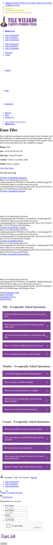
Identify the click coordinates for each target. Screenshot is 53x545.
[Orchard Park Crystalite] (13, 227)
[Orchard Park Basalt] (11, 241)
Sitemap (34, 477)
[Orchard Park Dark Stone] (13, 178)
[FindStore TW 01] (8, 297)
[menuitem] (29, 4)
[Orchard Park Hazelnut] (26, 202)
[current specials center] (9, 292)
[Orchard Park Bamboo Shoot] (26, 265)
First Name (10, 505)
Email (7, 515)
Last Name (9, 510)
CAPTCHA (9, 520)
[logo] (18, 27)
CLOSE (3, 544)
